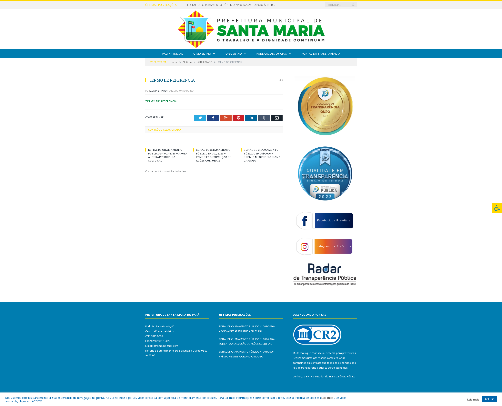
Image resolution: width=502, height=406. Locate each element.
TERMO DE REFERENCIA (161, 101)
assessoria (319, 358)
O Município (202, 53)
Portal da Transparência (320, 53)
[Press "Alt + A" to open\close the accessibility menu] (497, 208)
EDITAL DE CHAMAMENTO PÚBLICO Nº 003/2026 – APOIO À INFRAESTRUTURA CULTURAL (167, 155)
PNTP (309, 376)
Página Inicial (172, 53)
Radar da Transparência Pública (336, 376)
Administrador (159, 90)
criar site (317, 353)
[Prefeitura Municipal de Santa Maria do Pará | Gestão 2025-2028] (251, 28)
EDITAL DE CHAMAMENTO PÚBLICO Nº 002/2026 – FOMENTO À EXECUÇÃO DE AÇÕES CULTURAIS (232, 5)
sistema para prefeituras (341, 353)
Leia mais (327, 397)
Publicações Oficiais (271, 53)
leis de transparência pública (310, 367)
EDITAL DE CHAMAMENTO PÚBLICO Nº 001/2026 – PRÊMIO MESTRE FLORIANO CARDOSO (262, 155)
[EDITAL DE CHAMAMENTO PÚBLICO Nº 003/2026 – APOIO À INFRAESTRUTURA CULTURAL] (166, 142)
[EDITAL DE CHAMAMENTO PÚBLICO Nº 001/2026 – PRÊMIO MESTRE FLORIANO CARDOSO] (262, 142)
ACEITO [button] (489, 399)
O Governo (234, 53)
